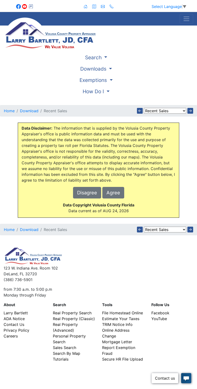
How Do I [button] (94, 91)
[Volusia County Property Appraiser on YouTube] (25, 6)
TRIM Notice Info (117, 324)
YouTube (159, 318)
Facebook (160, 312)
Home (9, 110)
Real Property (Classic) (74, 318)
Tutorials (60, 359)
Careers (11, 336)
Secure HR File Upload (122, 359)
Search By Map (66, 353)
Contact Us (14, 324)
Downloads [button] (94, 69)
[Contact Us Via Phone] (111, 6)
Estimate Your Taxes (120, 318)
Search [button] (94, 57)
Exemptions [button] (94, 80)
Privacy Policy (16, 330)
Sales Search (64, 347)
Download (29, 110)
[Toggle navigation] (186, 19)
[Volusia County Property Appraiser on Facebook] (19, 6)
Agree (113, 193)
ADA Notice (14, 318)
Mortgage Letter (117, 341)
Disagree (87, 193)
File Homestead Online (122, 312)
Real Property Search (72, 312)
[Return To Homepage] (66, 33)
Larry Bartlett (16, 312)
